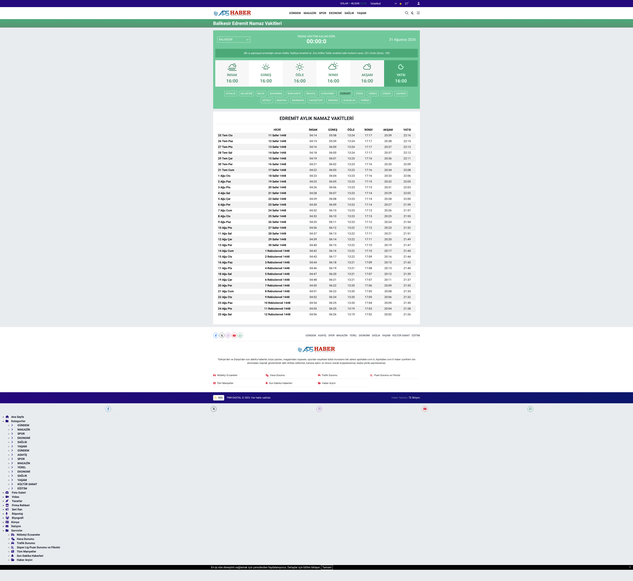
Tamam (327, 567)
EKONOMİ (335, 13)
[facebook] (108, 409)
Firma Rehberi (20, 505)
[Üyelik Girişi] (417, 3)
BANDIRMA (276, 93)
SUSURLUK (349, 100)
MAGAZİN (310, 13)
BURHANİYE (294, 93)
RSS (220, 397)
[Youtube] (234, 335)
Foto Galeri (18, 492)
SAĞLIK (349, 13)
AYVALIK (230, 93)
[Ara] (407, 13)
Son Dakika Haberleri (280, 383)
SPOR (322, 13)
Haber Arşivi (329, 383)
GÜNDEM (295, 13)
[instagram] (319, 409)
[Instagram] (228, 335)
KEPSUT (266, 100)
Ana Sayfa (17, 416)
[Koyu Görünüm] (412, 13)
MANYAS (282, 100)
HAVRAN (401, 93)
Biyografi (17, 517)
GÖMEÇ (373, 93)
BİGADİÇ (311, 93)
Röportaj (17, 513)
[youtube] (425, 409)
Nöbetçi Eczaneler (227, 375)
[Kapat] (631, 567)
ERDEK (359, 93)
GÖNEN (386, 93)
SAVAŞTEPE (316, 100)
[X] (222, 335)
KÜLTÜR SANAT (401, 335)
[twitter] (214, 409)
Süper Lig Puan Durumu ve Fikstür (38, 547)
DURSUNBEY (328, 93)
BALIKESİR (246, 93)
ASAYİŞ (322, 335)
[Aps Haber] (232, 13)
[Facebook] (216, 335)
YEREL (353, 335)
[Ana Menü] (418, 13)
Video (15, 496)
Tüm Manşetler (225, 383)
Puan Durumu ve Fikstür (387, 375)
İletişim (16, 526)
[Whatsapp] (240, 335)
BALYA (261, 93)
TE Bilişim (414, 397)
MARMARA (298, 100)
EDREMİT (345, 93)
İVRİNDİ (365, 100)
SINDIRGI (333, 100)
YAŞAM (361, 13)
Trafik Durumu (329, 375)
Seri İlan (16, 509)
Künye (15, 522)
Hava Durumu (277, 375)
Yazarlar (16, 501)
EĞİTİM (416, 335)
